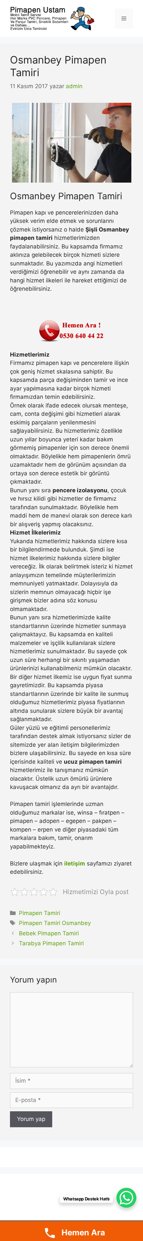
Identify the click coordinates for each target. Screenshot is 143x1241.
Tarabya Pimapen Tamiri (51, 943)
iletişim (74, 863)
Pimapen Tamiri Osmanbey (55, 923)
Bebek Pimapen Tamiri (49, 933)
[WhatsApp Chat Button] (126, 1198)
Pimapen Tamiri (39, 913)
